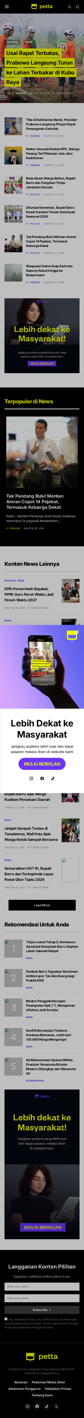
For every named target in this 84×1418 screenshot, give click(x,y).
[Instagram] (31, 778)
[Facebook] (42, 778)
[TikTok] (53, 778)
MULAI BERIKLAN (42, 764)
